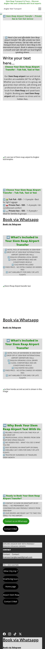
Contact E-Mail (10, 529)
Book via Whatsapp (21, 219)
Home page (10, 586)
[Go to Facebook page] (4, 634)
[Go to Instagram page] (9, 634)
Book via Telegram (12, 224)
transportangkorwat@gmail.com (17, 557)
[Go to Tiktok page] (15, 634)
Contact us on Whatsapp (16, 521)
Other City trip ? (10, 571)
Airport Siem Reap (11, 595)
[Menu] (39, 9)
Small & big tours (10, 579)
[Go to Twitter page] (20, 634)
